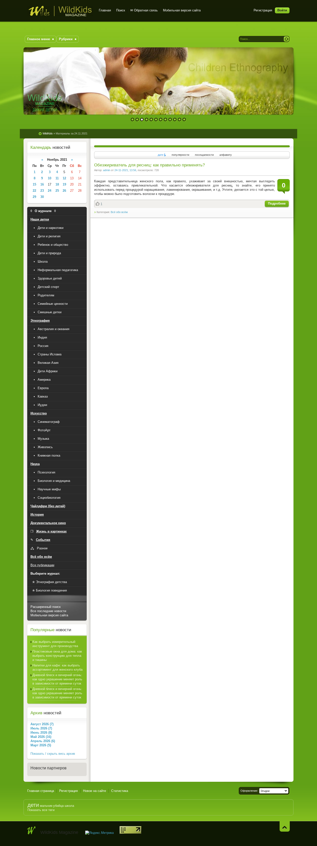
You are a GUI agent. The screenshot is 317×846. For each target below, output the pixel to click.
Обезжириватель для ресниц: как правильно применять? (149, 165)
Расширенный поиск (45, 607)
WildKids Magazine (60, 11)
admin (106, 170)
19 (64, 184)
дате (160, 154)
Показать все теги (40, 810)
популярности (180, 154)
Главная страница (40, 791)
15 (34, 184)
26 (64, 190)
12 (184, 119)
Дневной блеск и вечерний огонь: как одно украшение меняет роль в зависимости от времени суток (57, 679)
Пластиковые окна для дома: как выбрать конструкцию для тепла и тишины (57, 656)
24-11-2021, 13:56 (125, 170)
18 (57, 184)
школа (69, 806)
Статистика (119, 791)
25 (57, 190)
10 (175, 119)
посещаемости (204, 154)
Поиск (120, 10)
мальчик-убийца (52, 806)
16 (42, 184)
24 (49, 190)
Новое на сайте (94, 791)
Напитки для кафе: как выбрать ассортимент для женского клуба (57, 667)
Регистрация (263, 10)
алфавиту (225, 154)
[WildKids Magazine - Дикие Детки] (31, 830)
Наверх (285, 826)
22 (34, 190)
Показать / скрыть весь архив (52, 753)
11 (179, 119)
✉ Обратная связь (144, 10)
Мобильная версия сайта (182, 10)
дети (33, 805)
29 (34, 197)
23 (42, 190)
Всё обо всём (119, 212)
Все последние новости (48, 611)
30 (42, 197)
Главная (105, 10)
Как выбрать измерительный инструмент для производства (55, 644)
